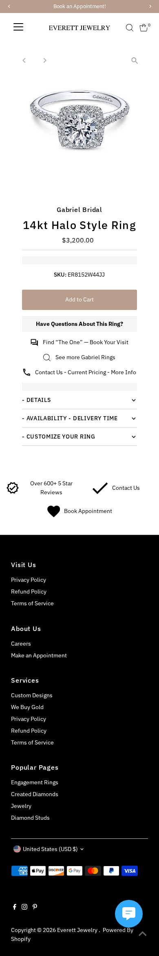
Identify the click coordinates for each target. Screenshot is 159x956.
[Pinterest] (35, 907)
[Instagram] (24, 907)
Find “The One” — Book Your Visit (85, 342)
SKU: (60, 274)
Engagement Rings (34, 782)
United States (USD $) (50, 849)
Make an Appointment (39, 655)
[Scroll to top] (143, 933)
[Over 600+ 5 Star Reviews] (13, 492)
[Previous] (24, 60)
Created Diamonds (34, 794)
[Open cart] (143, 27)
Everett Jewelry (78, 930)
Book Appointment (88, 511)
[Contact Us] (100, 492)
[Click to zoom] (135, 60)
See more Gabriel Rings (85, 357)
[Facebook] (14, 907)
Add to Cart (79, 299)
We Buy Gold (27, 707)
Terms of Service (32, 603)
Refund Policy (28, 591)
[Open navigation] (18, 27)
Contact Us (126, 487)
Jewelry (21, 806)
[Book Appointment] (53, 515)
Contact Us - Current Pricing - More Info (85, 372)
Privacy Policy (28, 579)
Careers (21, 643)
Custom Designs (32, 695)
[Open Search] (129, 27)
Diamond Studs (30, 817)
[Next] (44, 60)
